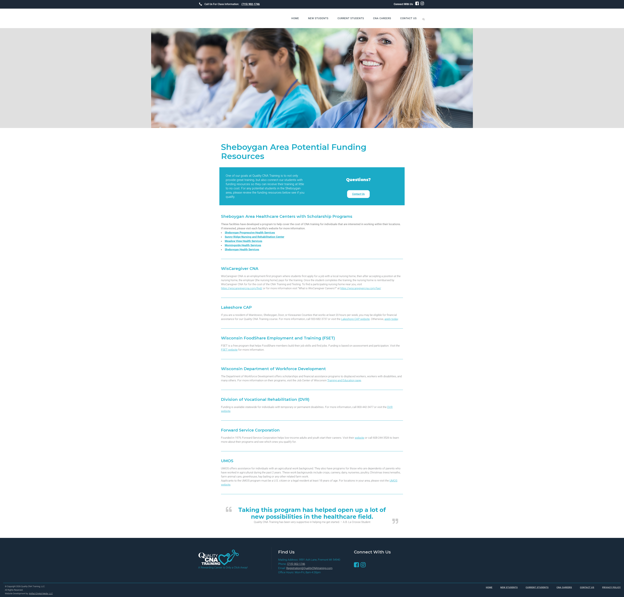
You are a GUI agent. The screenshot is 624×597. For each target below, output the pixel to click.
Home (489, 587)
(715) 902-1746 (250, 4)
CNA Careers (564, 587)
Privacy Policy (611, 587)
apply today (391, 319)
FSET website (229, 349)
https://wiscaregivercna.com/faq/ (360, 288)
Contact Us (587, 587)
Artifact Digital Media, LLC (41, 593)
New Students (509, 587)
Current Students (537, 587)
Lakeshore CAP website (355, 319)
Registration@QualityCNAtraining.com (309, 568)
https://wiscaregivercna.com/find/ (241, 288)
